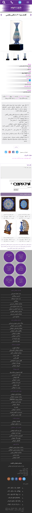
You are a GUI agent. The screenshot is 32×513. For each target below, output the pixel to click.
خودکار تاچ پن (16, 348)
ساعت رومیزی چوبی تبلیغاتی (16, 450)
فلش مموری (16, 355)
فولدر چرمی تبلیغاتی (16, 415)
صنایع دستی (16, 316)
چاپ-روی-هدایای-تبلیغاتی (20, 256)
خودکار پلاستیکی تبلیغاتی (16, 328)
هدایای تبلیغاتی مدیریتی (16, 304)
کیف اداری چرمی (16, 375)
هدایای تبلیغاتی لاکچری (16, 311)
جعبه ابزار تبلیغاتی (16, 433)
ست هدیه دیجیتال (16, 298)
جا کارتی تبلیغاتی (16, 336)
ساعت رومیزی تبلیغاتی (16, 397)
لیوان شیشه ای (16, 338)
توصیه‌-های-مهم (9, 255)
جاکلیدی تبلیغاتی (16, 333)
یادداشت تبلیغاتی (16, 410)
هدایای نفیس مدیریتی (16, 314)
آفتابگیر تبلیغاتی (16, 441)
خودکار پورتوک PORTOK (16, 399)
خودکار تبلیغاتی (16, 404)
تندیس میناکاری (16, 296)
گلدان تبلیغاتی (16, 457)
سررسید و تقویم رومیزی (16, 412)
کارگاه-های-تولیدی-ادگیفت (9, 268)
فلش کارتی (16, 358)
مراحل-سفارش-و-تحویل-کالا (20, 268)
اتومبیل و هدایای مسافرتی (16, 436)
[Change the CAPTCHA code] (11, 183)
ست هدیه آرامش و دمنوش (16, 309)
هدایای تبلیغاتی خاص (16, 353)
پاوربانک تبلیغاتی (16, 363)
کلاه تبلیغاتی (16, 377)
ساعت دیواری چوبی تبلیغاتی (16, 447)
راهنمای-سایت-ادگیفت (21, 280)
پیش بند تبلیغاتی (16, 388)
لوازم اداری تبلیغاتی (16, 402)
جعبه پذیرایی (16, 455)
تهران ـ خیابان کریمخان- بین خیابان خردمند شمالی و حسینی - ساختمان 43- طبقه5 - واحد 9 (14, 509)
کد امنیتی (29, 187)
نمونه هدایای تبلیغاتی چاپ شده (9, 280)
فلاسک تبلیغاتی (16, 421)
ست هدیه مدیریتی (16, 293)
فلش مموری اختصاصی (16, 360)
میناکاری (16, 147)
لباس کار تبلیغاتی (16, 382)
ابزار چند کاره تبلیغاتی (16, 430)
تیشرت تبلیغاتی (16, 380)
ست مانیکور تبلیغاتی (16, 424)
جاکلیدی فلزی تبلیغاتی (16, 331)
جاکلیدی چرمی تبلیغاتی (16, 326)
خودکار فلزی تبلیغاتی (16, 394)
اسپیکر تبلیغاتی (16, 366)
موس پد (16, 407)
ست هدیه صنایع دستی (16, 306)
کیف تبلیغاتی (16, 385)
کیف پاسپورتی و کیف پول (16, 372)
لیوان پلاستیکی (16, 341)
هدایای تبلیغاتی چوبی (16, 452)
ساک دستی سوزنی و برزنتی (16, 323)
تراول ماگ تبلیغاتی (16, 438)
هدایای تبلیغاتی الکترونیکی (16, 350)
